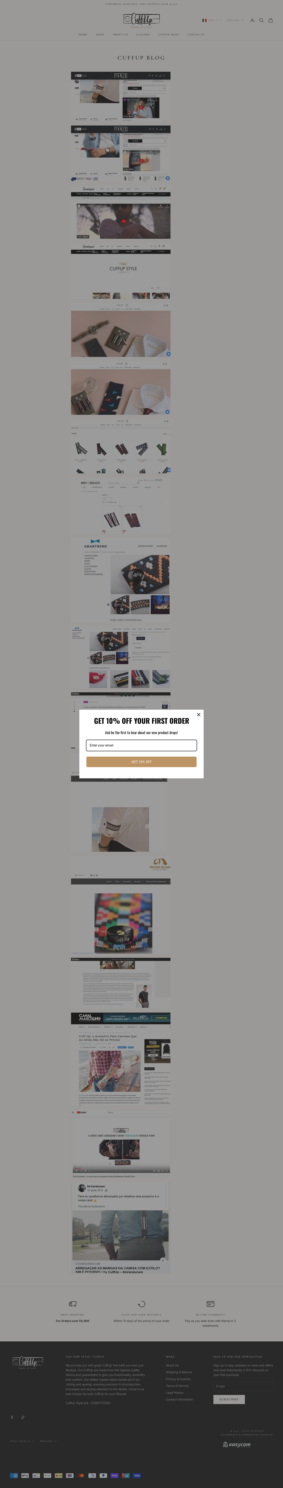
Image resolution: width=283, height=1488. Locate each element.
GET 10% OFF (142, 762)
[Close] (199, 715)
